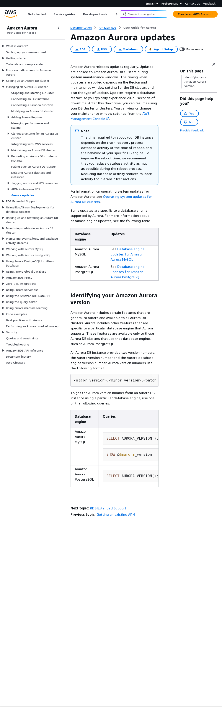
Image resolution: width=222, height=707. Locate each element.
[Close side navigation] (59, 27)
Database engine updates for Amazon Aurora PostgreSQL (127, 271)
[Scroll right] (116, 14)
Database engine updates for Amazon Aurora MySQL (127, 254)
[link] (139, 27)
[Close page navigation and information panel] (214, 64)
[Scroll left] (24, 14)
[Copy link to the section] (67, 295)
